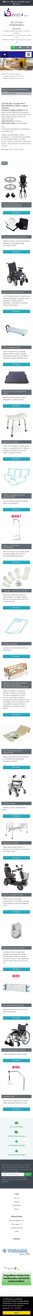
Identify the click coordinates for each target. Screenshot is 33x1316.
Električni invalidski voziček (13, 292)
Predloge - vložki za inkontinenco (16, 591)
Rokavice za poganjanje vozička (15, 237)
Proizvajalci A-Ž (16, 1224)
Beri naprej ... (16, 212)
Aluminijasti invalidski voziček (14, 1050)
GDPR (16, 1231)
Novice (17, 4)
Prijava (28, 1174)
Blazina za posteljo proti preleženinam (12, 752)
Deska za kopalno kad (11, 347)
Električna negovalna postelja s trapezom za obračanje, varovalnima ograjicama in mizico (15, 685)
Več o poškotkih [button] (16, 1308)
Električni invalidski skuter (13, 895)
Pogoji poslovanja (17, 1228)
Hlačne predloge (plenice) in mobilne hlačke (14, 496)
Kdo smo (8, 2)
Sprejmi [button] (16, 1312)
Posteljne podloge (10, 644)
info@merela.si (16, 25)
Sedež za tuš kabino (10, 442)
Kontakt (27, 2)
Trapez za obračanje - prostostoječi (11, 546)
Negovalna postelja (10, 843)
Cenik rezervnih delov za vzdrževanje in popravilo (12, 205)
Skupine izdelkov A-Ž (16, 1220)
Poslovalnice (17, 2)
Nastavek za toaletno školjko (14, 948)
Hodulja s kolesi (9, 803)
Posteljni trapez (9, 1096)
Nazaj (4, 163)
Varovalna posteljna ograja (13, 1005)
